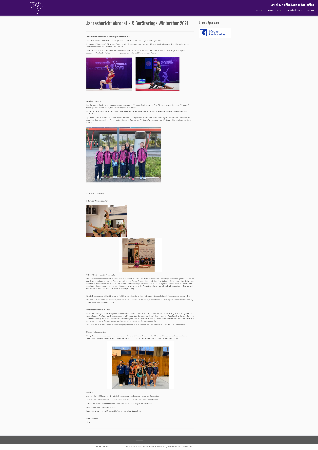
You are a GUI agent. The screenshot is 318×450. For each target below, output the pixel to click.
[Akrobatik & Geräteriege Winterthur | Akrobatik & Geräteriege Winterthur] (36, 8)
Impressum (139, 440)
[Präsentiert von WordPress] (166, 446)
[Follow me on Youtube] (108, 446)
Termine (310, 10)
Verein (257, 10)
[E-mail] (101, 446)
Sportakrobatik (293, 10)
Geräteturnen (273, 10)
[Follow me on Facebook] (104, 446)
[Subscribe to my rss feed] (97, 446)
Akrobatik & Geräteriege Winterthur (142, 447)
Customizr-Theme (187, 447)
